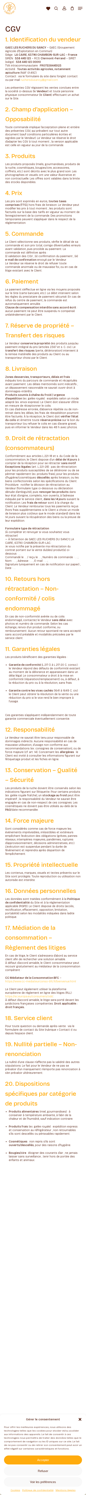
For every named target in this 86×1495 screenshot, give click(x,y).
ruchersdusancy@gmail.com (39, 80)
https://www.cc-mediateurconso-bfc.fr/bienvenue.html (40, 981)
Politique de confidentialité (38, 1490)
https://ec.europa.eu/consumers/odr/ (29, 996)
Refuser (43, 1471)
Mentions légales (66, 1490)
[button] (80, 1419)
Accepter (43, 1460)
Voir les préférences (43, 1482)
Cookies (15, 1490)
